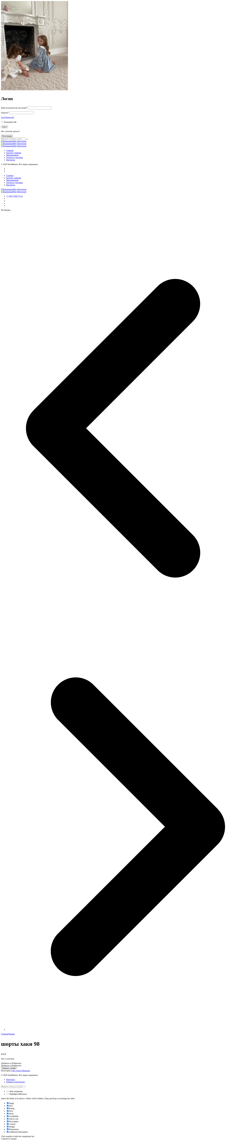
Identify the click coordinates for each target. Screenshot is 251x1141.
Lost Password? (7, 117)
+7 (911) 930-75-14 (14, 196)
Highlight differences (18, 1094)
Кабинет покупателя (15, 1082)
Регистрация (7, 136)
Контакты (10, 160)
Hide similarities (16, 1091)
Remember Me (10, 122)
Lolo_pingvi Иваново (20, 1071)
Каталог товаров (13, 153)
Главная (9, 150)
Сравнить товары (9, 1068)
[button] (11, 1063)
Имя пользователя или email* (14, 108)
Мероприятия (12, 155)
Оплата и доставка (14, 157)
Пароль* (5, 113)
